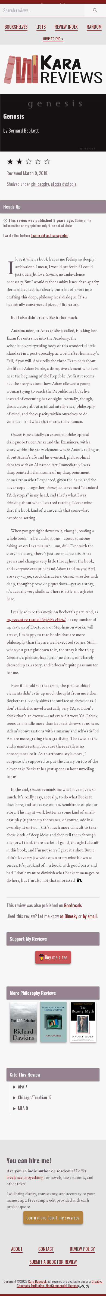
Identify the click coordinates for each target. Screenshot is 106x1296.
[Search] (95, 10)
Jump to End (52, 39)
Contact (46, 1249)
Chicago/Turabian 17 (35, 1097)
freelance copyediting (25, 1177)
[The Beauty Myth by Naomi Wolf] (83, 1022)
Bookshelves (16, 27)
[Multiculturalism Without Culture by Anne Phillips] (53, 1022)
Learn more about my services (52, 1217)
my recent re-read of (36, 619)
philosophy (40, 184)
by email (90, 916)
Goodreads (73, 905)
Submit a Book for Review (53, 1262)
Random (94, 27)
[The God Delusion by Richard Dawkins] (23, 1022)
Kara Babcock (37, 1281)
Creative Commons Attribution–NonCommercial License (60, 1283)
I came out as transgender (49, 235)
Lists (41, 27)
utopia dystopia (63, 184)
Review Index (66, 27)
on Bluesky (68, 916)
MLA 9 (23, 1108)
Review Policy (82, 1249)
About (17, 1249)
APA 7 (22, 1086)
